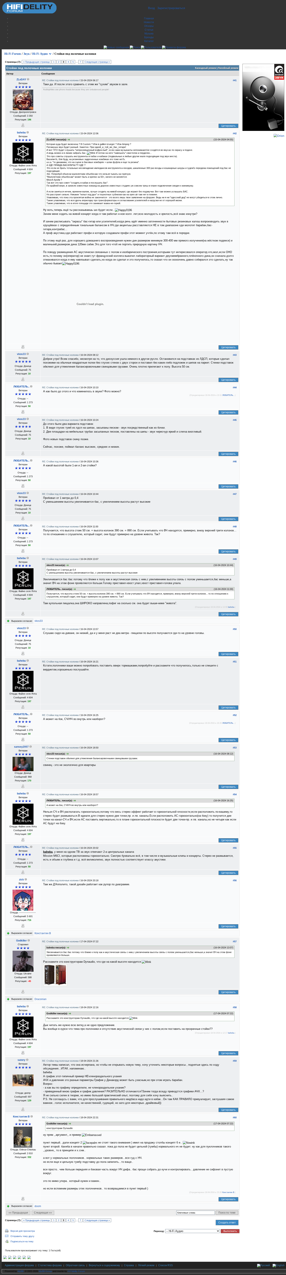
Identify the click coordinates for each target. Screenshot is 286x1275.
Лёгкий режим (146, 1265)
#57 (235, 941)
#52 (235, 715)
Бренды (149, 37)
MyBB (21, 1271)
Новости (149, 22)
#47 (235, 494)
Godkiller (21, 940)
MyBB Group (45, 1271)
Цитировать (228, 125)
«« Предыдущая (18, 1212)
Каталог (149, 41)
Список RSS (165, 1265)
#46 (235, 461)
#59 (235, 1061)
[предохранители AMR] (5, 1258)
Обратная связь (75, 1265)
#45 (235, 420)
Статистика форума (50, 1265)
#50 (235, 629)
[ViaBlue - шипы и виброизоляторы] (24, 1258)
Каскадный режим (205, 68)
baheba (21, 132)
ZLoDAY (21, 79)
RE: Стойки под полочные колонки (60, 80)
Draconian (40, 999)
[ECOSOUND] (19, 1258)
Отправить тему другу (22, 1236)
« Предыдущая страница (36, 62)
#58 (235, 1007)
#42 (235, 133)
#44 (235, 387)
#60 (235, 1117)
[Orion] (279, 135)
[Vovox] (29, 1258)
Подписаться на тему (21, 1241)
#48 (235, 526)
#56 (235, 880)
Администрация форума (19, 1265)
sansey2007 (21, 746)
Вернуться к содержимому (104, 1265)
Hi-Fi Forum (12, 53)
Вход (151, 8)
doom (38, 1206)
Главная (149, 18)
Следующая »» (43, 1212)
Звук (26, 53)
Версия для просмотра (22, 1231)
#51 (235, 661)
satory (21, 1060)
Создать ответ (227, 1222)
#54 (235, 794)
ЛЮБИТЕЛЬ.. (21, 386)
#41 (235, 80)
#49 (235, 559)
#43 (235, 355)
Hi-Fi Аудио (40, 53)
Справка (129, 1265)
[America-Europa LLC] (10, 1258)
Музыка (148, 33)
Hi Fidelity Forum (76, 1271)
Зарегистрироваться (171, 8)
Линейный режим (228, 68)
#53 (235, 747)
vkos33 (21, 354)
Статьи (149, 29)
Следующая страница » (97, 62)
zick (21, 879)
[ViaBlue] (14, 1258)
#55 (235, 848)
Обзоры (149, 26)
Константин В (43, 933)
